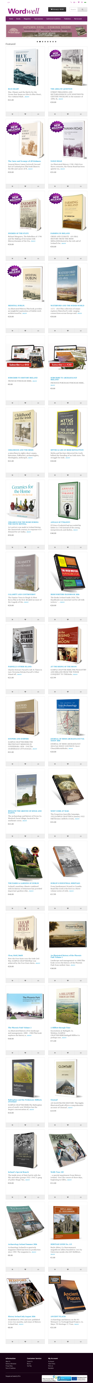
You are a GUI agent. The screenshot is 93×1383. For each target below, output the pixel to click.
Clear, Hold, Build (15, 955)
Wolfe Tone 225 (57, 1172)
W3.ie (19, 1376)
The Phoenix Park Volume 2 (19, 1027)
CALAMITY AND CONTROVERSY (21, 594)
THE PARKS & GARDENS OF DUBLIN (23, 883)
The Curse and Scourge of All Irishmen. (24, 161)
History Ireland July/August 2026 (21, 1316)
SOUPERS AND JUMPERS (18, 739)
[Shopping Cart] (82, 2)
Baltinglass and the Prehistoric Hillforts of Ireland (25, 1101)
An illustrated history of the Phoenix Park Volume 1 (66, 956)
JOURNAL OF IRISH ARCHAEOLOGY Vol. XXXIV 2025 (67, 740)
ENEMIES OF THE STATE (18, 233)
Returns (29, 1364)
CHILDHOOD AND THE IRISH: (21, 450)
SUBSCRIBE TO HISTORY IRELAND (23, 378)
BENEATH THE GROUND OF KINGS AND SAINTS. (25, 812)
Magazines (27, 19)
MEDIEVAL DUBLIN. (16, 305)
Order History (51, 1364)
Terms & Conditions (11, 1368)
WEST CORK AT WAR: (60, 811)
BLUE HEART (13, 89)
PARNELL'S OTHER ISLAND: (20, 666)
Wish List (50, 1366)
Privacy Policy (9, 1366)
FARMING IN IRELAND (60, 233)
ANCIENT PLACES (58, 1316)
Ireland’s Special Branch (18, 1172)
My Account (78, 19)
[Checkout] (85, 2)
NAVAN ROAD (56, 161)
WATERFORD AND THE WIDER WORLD (67, 305)
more (27, 96)
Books (18, 19)
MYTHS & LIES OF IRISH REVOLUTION (67, 450)
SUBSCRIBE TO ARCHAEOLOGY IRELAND (64, 379)
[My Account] (74, 2)
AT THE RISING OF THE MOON (64, 666)
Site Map (29, 1366)
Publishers (67, 19)
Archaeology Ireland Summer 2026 (22, 1244)
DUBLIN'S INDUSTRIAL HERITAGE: (65, 883)
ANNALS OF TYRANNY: (60, 522)
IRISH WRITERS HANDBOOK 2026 (65, 594)
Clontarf (54, 1100)
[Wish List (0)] (79, 2)
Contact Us (29, 1361)
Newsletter (51, 1368)
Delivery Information (11, 1364)
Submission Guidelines (53, 19)
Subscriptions (38, 19)
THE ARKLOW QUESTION (61, 89)
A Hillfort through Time (60, 1027)
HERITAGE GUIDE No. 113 (61, 1244)
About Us (8, 1361)
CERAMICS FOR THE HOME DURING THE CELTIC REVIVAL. (23, 523)
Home (11, 19)
